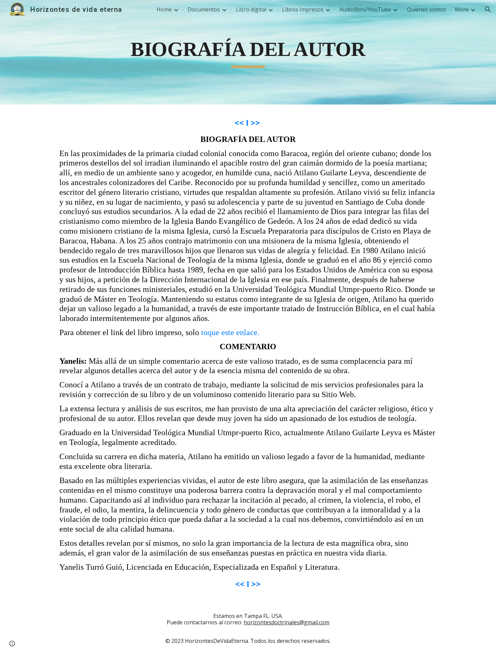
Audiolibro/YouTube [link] (365, 9)
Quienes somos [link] (426, 9)
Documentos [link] (204, 9)
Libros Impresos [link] (303, 9)
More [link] (462, 9)
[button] (488, 9)
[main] (248, 52)
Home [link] (164, 9)
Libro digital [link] (251, 9)
